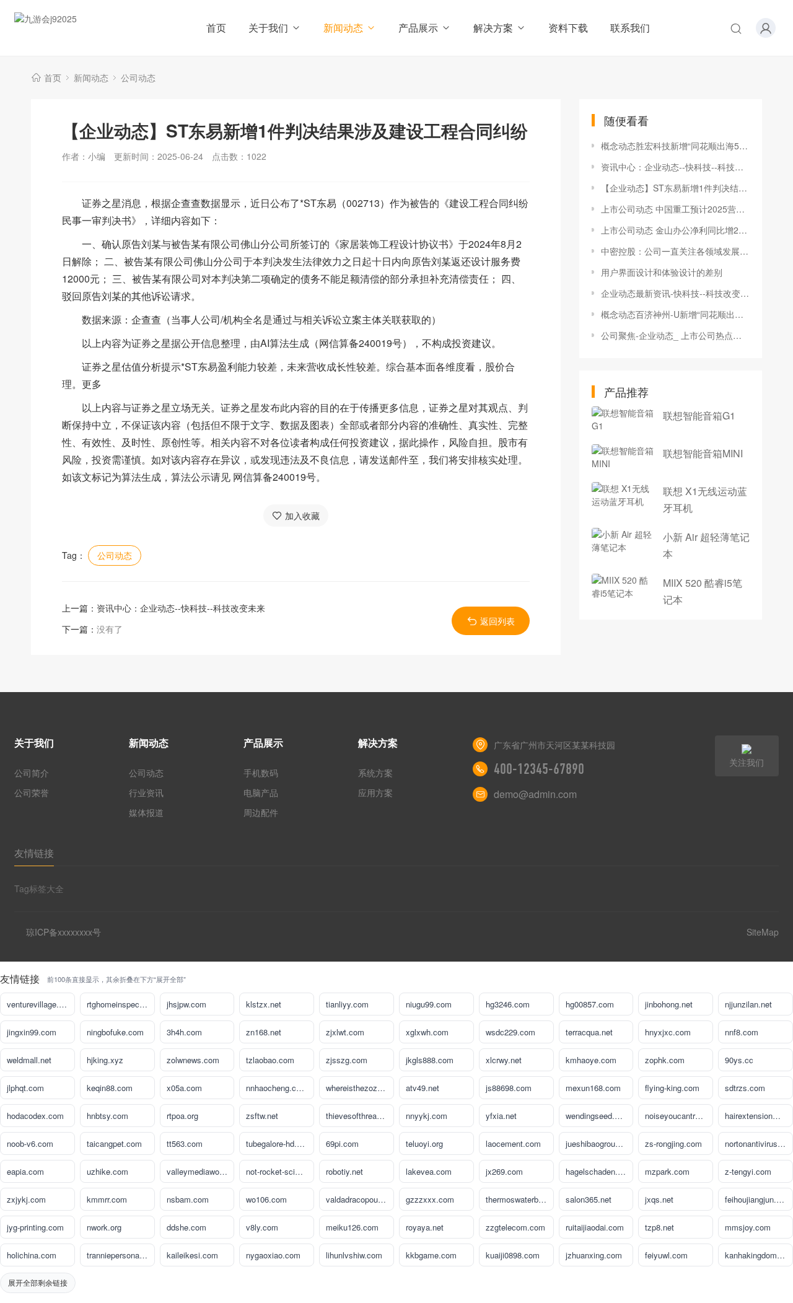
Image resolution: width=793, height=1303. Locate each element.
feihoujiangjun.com (758, 1199)
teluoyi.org (424, 1143)
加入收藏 (302, 515)
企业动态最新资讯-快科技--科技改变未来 (675, 293)
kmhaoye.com (591, 1060)
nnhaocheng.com (276, 1088)
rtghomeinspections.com (121, 1004)
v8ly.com (262, 1227)
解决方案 (493, 27)
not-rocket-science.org (280, 1171)
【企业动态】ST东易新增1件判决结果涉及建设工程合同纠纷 (675, 188)
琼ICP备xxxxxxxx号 (63, 932)
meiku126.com (352, 1227)
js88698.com (509, 1088)
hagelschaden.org (597, 1171)
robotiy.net (344, 1171)
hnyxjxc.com (668, 1032)
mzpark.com (667, 1171)
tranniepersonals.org (121, 1255)
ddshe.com (186, 1227)
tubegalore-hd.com (279, 1143)
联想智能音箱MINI (703, 453)
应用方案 (375, 792)
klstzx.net (263, 1004)
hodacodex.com (35, 1115)
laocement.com (513, 1143)
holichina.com (31, 1255)
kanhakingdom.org (758, 1255)
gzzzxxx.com (430, 1199)
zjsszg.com (346, 1060)
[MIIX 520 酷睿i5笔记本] (623, 587)
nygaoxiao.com (273, 1255)
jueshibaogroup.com (600, 1143)
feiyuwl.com (666, 1255)
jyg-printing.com (35, 1227)
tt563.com (185, 1143)
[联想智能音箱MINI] (623, 457)
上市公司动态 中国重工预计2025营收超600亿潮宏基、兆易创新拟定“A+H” (675, 209)
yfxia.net (501, 1115)
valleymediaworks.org (201, 1171)
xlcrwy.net (504, 1060)
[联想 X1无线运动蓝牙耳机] (623, 495)
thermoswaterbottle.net (520, 1199)
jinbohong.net (669, 1004)
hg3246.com (508, 1004)
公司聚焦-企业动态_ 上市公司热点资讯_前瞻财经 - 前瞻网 (675, 335)
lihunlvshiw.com (354, 1255)
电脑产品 (260, 792)
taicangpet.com (114, 1143)
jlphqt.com (25, 1088)
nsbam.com (188, 1199)
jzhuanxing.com (594, 1255)
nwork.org (104, 1227)
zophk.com (665, 1060)
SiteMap (763, 932)
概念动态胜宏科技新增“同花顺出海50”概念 (675, 145)
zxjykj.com (26, 1199)
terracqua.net (589, 1032)
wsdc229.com (510, 1032)
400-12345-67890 (539, 769)
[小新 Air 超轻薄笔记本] (623, 541)
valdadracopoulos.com (360, 1199)
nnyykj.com (426, 1115)
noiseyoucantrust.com (679, 1115)
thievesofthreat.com (360, 1115)
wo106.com (266, 1199)
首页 (216, 27)
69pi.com (342, 1143)
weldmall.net (29, 1060)
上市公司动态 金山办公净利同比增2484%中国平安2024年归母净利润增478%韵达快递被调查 (675, 230)
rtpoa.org (182, 1115)
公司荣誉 (31, 792)
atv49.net (422, 1088)
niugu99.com (429, 1004)
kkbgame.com (431, 1255)
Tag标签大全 (39, 888)
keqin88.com (110, 1088)
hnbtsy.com (107, 1115)
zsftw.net (262, 1115)
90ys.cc (739, 1060)
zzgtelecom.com (515, 1227)
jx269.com (504, 1171)
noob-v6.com (30, 1143)
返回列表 (497, 621)
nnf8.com (741, 1032)
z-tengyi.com (748, 1171)
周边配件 (260, 812)
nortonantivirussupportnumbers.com (759, 1143)
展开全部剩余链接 (38, 1282)
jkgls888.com (429, 1060)
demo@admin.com (535, 794)
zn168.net (263, 1032)
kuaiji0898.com (513, 1255)
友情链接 (34, 853)
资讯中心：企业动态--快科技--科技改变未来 (181, 608)
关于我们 (268, 27)
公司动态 (138, 77)
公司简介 (31, 772)
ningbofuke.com (115, 1032)
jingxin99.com (31, 1032)
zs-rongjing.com (673, 1143)
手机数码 (260, 772)
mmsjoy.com (748, 1227)
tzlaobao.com (270, 1060)
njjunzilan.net (748, 1004)
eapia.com (25, 1171)
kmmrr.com (107, 1199)
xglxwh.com (427, 1032)
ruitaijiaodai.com (595, 1227)
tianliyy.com (347, 1004)
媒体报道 (146, 812)
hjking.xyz (105, 1060)
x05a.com (184, 1088)
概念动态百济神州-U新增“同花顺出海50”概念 (675, 314)
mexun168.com (593, 1088)
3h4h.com (184, 1032)
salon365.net (588, 1199)
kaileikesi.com (192, 1255)
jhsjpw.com (186, 1004)
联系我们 (630, 27)
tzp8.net (659, 1227)
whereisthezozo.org (360, 1088)
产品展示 (418, 27)
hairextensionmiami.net (759, 1115)
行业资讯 (146, 792)
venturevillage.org (38, 1004)
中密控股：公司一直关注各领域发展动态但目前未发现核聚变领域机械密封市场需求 (675, 251)
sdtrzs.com (745, 1088)
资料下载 (568, 27)
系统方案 (375, 772)
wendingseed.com (598, 1115)
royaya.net (425, 1227)
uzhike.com (107, 1171)
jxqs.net (659, 1199)
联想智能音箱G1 (699, 415)
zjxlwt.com (345, 1032)
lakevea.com (429, 1171)
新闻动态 (343, 27)
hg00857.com (590, 1004)
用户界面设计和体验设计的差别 (661, 272)
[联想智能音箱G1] (623, 419)
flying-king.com (672, 1088)
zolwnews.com (193, 1060)
